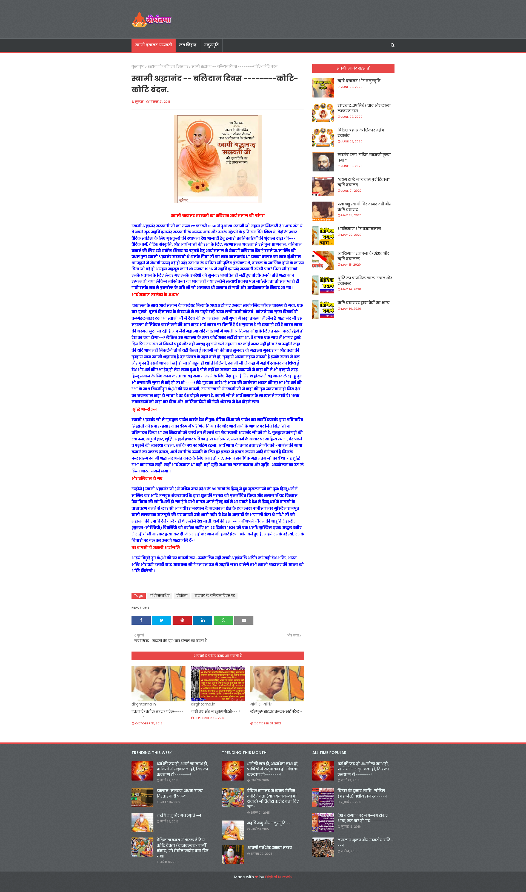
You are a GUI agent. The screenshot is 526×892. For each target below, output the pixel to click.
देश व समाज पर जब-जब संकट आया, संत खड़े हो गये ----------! (364, 818)
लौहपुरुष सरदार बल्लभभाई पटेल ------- (276, 714)
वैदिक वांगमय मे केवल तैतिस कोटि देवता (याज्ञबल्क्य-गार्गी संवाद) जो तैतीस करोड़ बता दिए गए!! (182, 848)
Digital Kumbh (278, 877)
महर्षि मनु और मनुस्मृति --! (179, 815)
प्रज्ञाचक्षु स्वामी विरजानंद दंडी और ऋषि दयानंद (364, 207)
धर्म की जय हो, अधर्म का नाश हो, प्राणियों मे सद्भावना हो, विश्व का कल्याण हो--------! (182, 769)
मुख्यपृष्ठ (138, 66)
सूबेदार (139, 101)
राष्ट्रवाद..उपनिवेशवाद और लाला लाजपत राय (364, 108)
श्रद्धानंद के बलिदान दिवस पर (168, 66)
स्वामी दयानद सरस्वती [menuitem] (153, 45)
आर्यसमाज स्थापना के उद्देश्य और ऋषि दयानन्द (363, 256)
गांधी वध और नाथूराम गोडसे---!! (215, 711)
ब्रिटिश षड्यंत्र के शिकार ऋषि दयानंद (361, 133)
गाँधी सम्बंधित (160, 595)
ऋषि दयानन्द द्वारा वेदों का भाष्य (364, 302)
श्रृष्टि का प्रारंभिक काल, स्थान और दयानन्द (365, 281)
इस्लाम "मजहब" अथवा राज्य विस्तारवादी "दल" (180, 793)
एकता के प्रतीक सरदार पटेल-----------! (158, 714)
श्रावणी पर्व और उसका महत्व (269, 847)
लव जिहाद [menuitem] (187, 45)
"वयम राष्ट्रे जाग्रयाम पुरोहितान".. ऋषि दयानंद (364, 182)
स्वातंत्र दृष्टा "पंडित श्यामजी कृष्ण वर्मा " (364, 157)
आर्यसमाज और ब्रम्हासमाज (359, 228)
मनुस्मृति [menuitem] (211, 45)
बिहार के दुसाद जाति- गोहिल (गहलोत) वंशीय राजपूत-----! (362, 793)
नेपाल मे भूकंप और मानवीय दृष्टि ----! (365, 842)
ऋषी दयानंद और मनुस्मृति (359, 81)
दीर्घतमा (181, 595)
